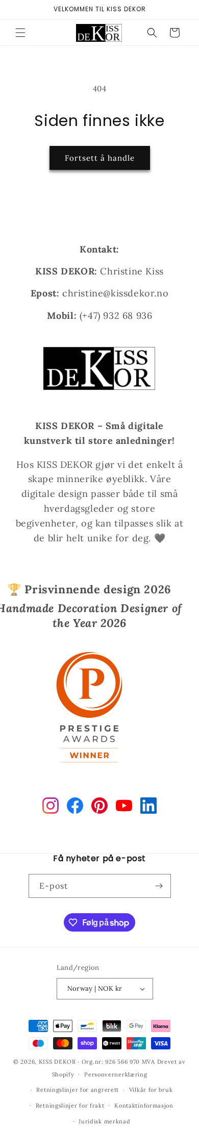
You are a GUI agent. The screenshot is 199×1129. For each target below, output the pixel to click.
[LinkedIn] (148, 807)
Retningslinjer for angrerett (77, 1089)
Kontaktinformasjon (143, 1105)
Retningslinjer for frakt (70, 1105)
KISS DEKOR (57, 1061)
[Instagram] (50, 807)
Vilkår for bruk (151, 1089)
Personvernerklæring (115, 1074)
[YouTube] (124, 807)
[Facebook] (75, 807)
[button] (20, 32)
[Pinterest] (99, 807)
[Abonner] (159, 886)
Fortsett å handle (100, 158)
